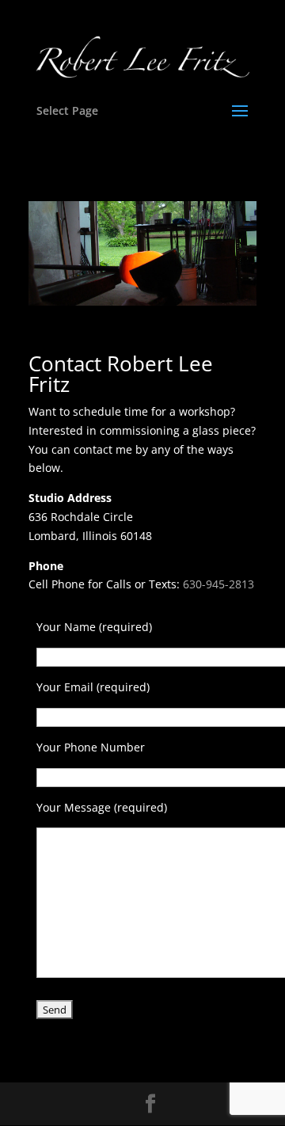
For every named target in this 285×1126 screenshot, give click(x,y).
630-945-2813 (218, 584)
